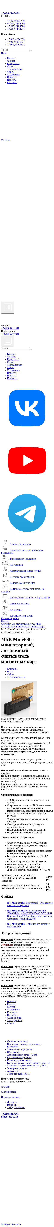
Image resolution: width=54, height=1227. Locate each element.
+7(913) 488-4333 (16, 39)
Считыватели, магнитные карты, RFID (30, 597)
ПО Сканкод (16, 564)
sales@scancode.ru (16, 1107)
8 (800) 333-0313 (9, 1117)
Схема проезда (8, 1092)
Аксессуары (16, 609)
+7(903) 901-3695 (16, 44)
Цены (10, 671)
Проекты (11, 79)
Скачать (11, 60)
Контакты (12, 82)
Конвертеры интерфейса (22, 583)
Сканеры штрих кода (20, 544)
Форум (10, 71)
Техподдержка (14, 69)
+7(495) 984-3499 (16, 21)
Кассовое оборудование (22, 577)
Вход (3, 53)
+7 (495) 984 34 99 (10, 13)
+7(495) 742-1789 (16, 23)
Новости (11, 77)
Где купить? (13, 63)
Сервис (11, 66)
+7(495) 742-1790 (16, 26)
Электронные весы (19, 603)
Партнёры (12, 1015)
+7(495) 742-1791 (16, 29)
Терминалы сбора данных (23, 558)
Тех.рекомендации (16, 677)
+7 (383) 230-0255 (10, 333)
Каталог (11, 58)
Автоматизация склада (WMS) (25, 571)
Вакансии (12, 1104)
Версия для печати (10, 1097)
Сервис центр (14, 1017)
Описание (12, 669)
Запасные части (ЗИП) (21, 615)
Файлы (10, 674)
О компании (13, 74)
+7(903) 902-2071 (16, 42)
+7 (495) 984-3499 (10, 328)
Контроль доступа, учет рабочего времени (28, 1063)
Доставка (12, 1102)
